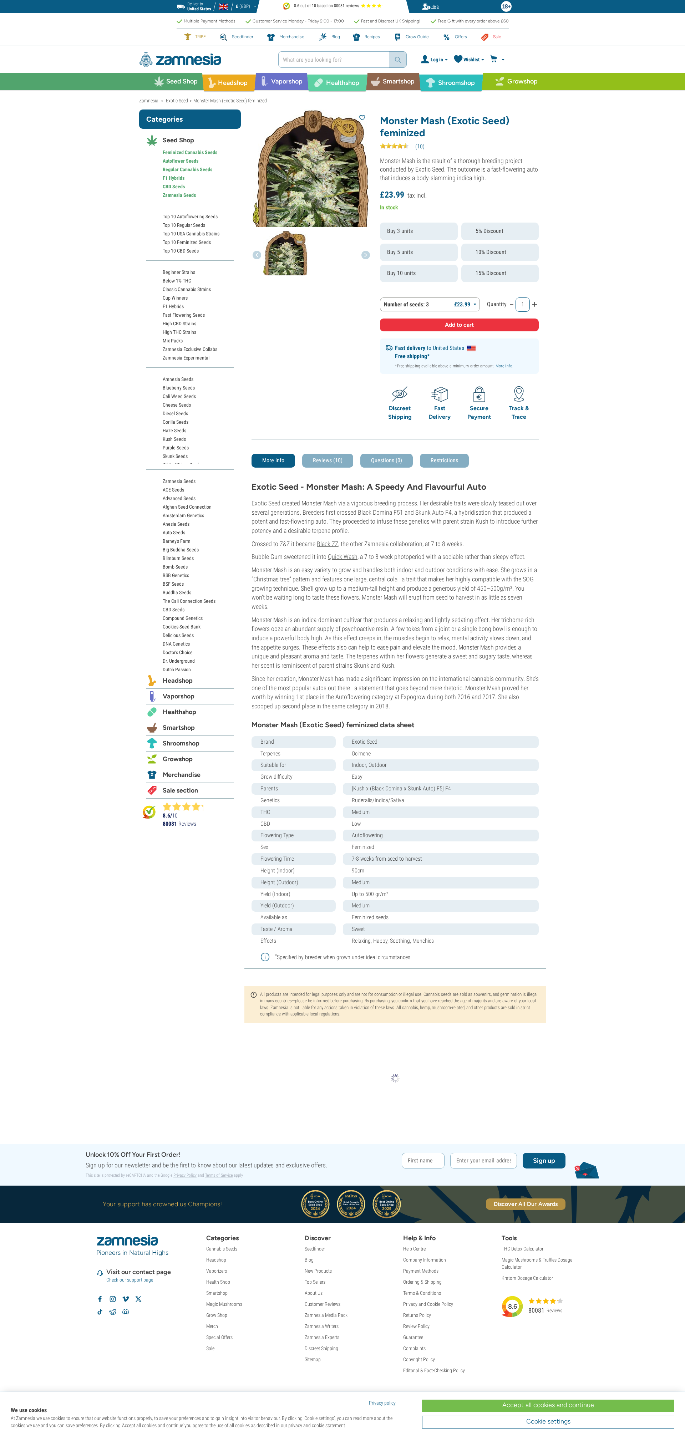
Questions (386, 460)
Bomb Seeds (175, 567)
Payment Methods (420, 1271)
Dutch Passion (177, 669)
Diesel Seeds (175, 413)
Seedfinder (315, 1249)
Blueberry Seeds (179, 388)
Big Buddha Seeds (181, 549)
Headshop (178, 680)
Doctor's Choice (178, 652)
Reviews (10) (327, 460)
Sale (210, 1348)
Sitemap (313, 1359)
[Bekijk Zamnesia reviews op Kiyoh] (149, 812)
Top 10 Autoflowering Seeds (190, 216)
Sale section (180, 790)
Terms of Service (219, 1175)
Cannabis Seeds (221, 1249)
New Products (318, 1271)
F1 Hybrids (173, 178)
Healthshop (179, 712)
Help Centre (414, 1249)
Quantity (497, 304)
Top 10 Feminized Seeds (187, 242)
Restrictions (444, 460)
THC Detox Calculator (522, 1249)
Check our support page (129, 1280)
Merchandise (182, 775)
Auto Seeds (174, 532)
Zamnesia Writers (322, 1326)
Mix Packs (173, 340)
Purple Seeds (176, 447)
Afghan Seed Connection (187, 507)
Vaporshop (178, 696)
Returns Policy (417, 1315)
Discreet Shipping (321, 1348)
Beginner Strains (179, 272)
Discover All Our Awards (526, 1204)
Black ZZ (327, 544)
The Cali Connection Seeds (189, 601)
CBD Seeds (174, 186)
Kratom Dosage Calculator (527, 1278)
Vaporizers (216, 1271)
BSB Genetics (176, 575)
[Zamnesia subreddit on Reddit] (112, 1311)
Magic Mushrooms (224, 1304)
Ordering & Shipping (422, 1282)
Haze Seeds (174, 430)
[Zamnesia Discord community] (125, 1311)
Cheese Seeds (177, 405)
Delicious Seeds (178, 635)
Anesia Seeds (176, 524)
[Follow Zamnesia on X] (138, 1299)
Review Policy (416, 1326)
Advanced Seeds (179, 498)
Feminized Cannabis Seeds (190, 152)
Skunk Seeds (175, 456)
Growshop (178, 759)
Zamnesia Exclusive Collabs (190, 349)
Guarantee (413, 1337)
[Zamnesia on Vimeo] (125, 1299)
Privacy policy (382, 1403)
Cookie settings (548, 1421)
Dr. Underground (179, 661)
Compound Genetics (183, 618)
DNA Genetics (176, 644)
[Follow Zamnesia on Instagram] (112, 1299)
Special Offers (219, 1337)
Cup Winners (175, 298)
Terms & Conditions (422, 1293)
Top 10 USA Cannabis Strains (191, 233)
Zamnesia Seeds (179, 195)
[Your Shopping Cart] (498, 59)
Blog (309, 1260)
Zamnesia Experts (322, 1337)
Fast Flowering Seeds (184, 315)
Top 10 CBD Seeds (181, 251)
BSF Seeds (173, 584)
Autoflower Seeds (180, 161)
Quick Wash (342, 556)
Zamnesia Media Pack (326, 1315)
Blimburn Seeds (178, 558)
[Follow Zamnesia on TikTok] (99, 1311)
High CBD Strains (179, 323)
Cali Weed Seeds (179, 396)
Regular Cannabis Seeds (187, 169)
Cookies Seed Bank (182, 627)
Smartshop (179, 728)
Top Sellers (315, 1282)
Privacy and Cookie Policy (428, 1304)
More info (504, 365)
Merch (212, 1326)
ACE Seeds (173, 490)
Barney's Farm (177, 541)
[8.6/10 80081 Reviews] (186, 806)
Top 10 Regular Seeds (184, 225)
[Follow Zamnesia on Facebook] (99, 1299)
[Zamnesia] (203, 59)
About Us (314, 1293)
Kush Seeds (174, 439)
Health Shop (218, 1282)
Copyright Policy (419, 1359)
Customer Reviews (322, 1304)
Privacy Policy (185, 1175)
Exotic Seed (266, 503)
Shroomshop (181, 743)
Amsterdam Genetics (183, 515)
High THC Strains (179, 332)
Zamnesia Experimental (186, 358)
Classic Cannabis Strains (187, 289)
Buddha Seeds (177, 592)
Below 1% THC (177, 281)
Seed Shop (178, 140)
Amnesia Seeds (178, 379)
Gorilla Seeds (175, 422)
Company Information (424, 1260)
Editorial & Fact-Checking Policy (434, 1370)
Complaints (414, 1348)
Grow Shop (216, 1315)
